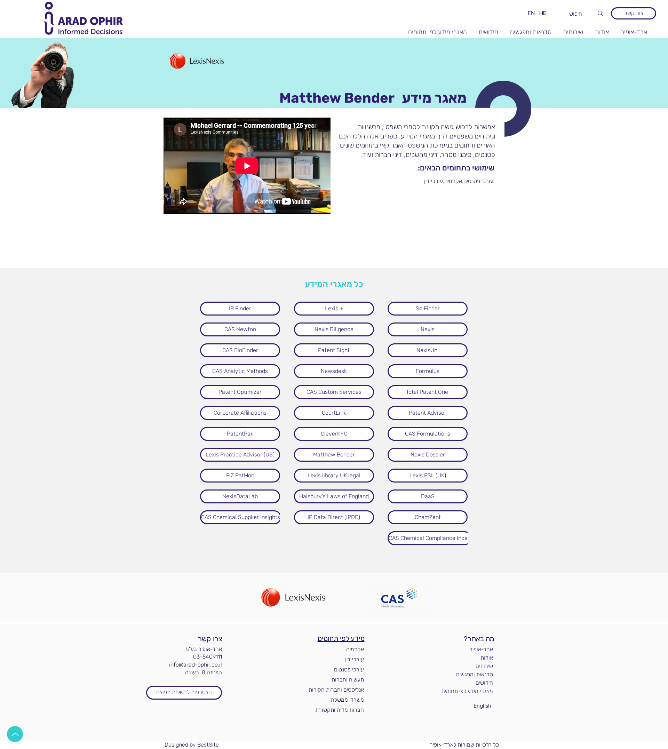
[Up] (15, 734)
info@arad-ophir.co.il (195, 664)
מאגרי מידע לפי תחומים (469, 691)
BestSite (208, 744)
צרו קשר (210, 639)
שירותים (484, 666)
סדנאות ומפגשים (474, 674)
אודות (486, 657)
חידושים (484, 682)
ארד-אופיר (481, 649)
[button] (418, 181)
